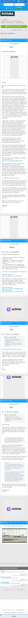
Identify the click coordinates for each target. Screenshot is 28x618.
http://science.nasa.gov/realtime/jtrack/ (12, 161)
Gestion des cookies (20, 610)
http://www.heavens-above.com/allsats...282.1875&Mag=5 (12, 275)
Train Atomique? (5, 582)
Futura (4, 610)
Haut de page (20, 612)
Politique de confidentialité (10, 612)
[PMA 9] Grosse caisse (6, 563)
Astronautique (10, 22)
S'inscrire (21, 1)
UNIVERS (3, 22)
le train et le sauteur (6, 577)
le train (2, 570)
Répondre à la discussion (14, 26)
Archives (9, 610)
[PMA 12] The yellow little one (20, 563)
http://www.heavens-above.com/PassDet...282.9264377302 (12, 291)
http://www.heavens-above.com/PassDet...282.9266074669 (12, 288)
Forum (5, 19)
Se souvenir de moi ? (11, 8)
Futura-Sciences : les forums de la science (11, 21)
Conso (13, 610)
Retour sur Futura (7, 1)
